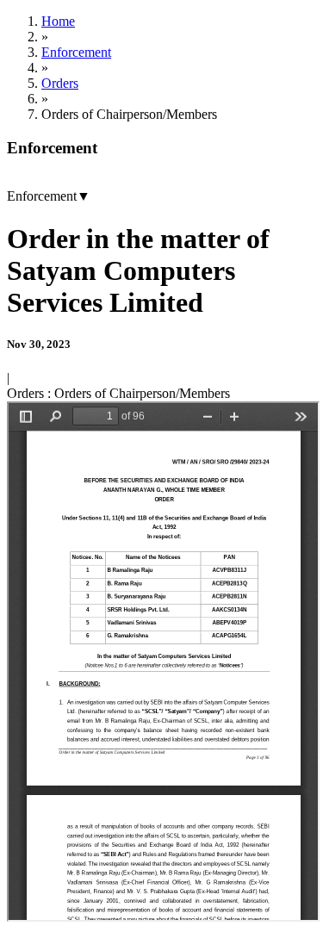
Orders (59, 83)
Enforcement (76, 52)
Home (58, 21)
